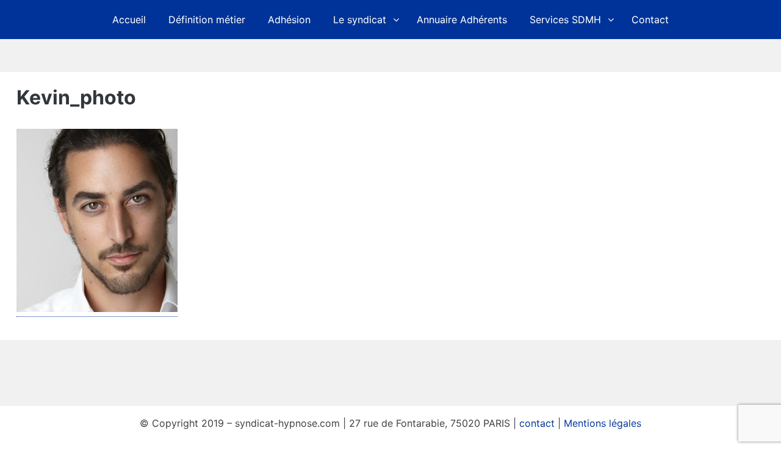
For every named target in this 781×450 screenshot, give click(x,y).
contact (537, 423)
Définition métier (206, 19)
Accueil (129, 19)
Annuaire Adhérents (462, 19)
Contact (650, 19)
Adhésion (289, 19)
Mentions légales (602, 423)
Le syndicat (359, 19)
